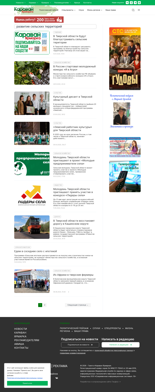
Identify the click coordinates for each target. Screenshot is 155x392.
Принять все (27, 383)
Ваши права (81, 331)
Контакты (21, 347)
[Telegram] (135, 2)
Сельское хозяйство (62, 62)
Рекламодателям (26, 340)
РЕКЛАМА (60, 366)
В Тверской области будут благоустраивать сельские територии (70, 39)
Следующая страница (77, 305)
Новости (20, 328)
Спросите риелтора (22, 247)
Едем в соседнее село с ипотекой (35, 251)
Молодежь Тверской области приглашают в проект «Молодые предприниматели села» (73, 160)
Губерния (57, 32)
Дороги (57, 217)
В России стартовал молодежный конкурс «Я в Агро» (74, 68)
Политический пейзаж (74, 328)
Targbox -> (116, 382)
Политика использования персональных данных (25, 378)
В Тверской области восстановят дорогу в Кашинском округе (74, 222)
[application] (24, 2)
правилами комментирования (72, 353)
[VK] (56, 378)
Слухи (96, 328)
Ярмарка (20, 336)
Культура (57, 93)
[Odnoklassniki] (131, 2)
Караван (20, 332)
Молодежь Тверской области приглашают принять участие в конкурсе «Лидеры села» (73, 192)
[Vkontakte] (127, 2)
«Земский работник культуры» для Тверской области (72, 128)
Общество (58, 185)
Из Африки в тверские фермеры (73, 274)
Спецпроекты (112, 328)
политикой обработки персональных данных (114, 350)
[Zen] (139, 2)
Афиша (19, 344)
